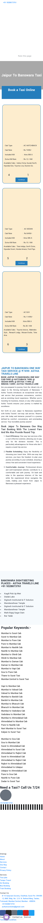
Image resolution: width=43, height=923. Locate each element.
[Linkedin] (20, 913)
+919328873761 (6, 803)
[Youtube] (26, 913)
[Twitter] (31, 913)
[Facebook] (3, 913)
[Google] (14, 913)
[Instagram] (8, 913)
